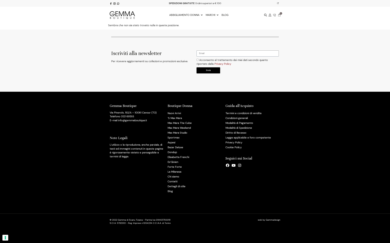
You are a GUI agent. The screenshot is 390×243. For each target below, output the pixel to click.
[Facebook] (227, 165)
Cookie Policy (233, 147)
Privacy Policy (222, 64)
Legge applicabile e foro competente (248, 137)
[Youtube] (234, 165)
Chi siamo (173, 176)
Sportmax (173, 137)
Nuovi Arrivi (174, 113)
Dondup (172, 152)
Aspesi (171, 142)
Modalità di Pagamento (239, 123)
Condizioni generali (236, 118)
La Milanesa (174, 171)
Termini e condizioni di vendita (243, 113)
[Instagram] (240, 165)
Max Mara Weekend (179, 127)
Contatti (172, 181)
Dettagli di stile (176, 186)
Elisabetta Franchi (178, 157)
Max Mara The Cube (180, 123)
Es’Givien (173, 162)
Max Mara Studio (177, 132)
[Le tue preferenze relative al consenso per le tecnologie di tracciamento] (5, 238)
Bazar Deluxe (175, 147)
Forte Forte (175, 167)
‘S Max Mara (175, 118)
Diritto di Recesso (235, 132)
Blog (170, 191)
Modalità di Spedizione (238, 127)
